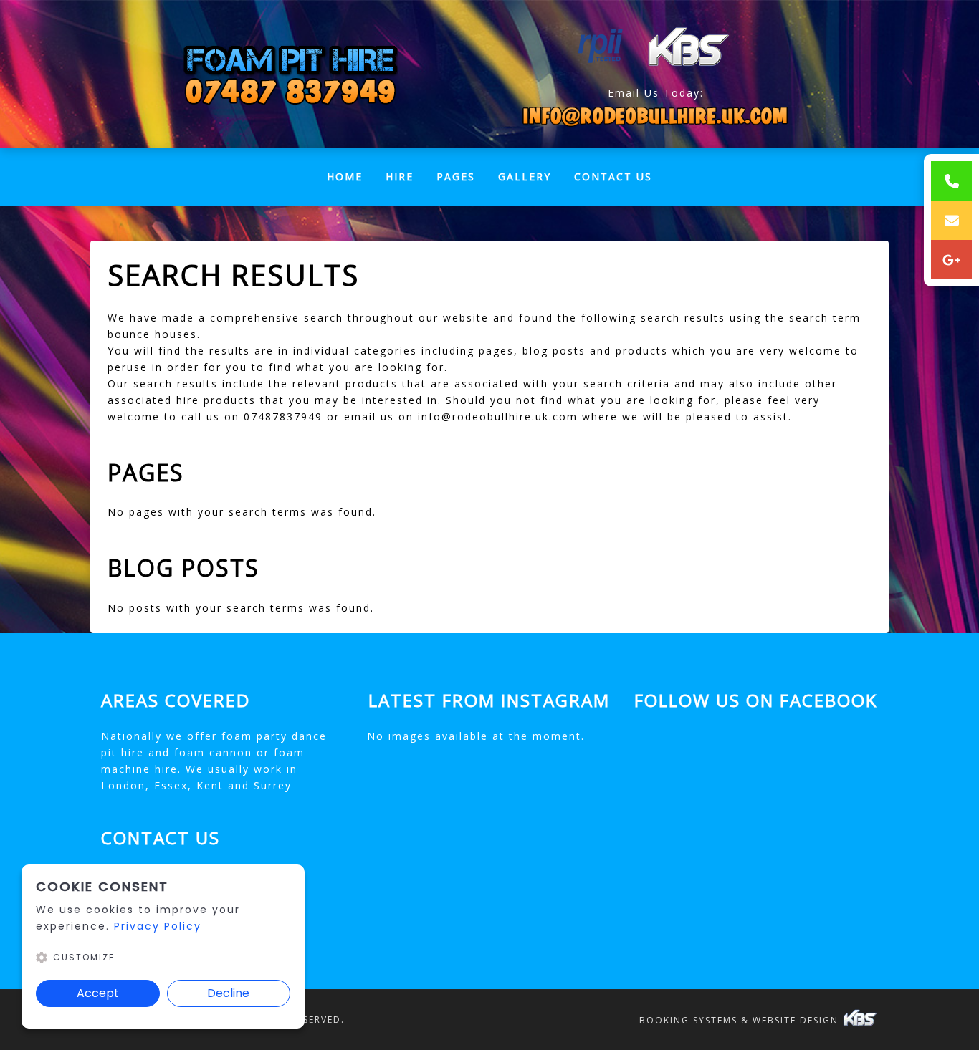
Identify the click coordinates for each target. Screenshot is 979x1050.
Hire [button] (400, 176)
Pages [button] (455, 176)
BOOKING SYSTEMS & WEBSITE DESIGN (740, 1020)
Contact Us (613, 176)
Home (350, 180)
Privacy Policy (157, 926)
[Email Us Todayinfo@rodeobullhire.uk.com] (655, 115)
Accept (98, 993)
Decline (228, 993)
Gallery (524, 176)
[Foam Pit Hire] (290, 74)
